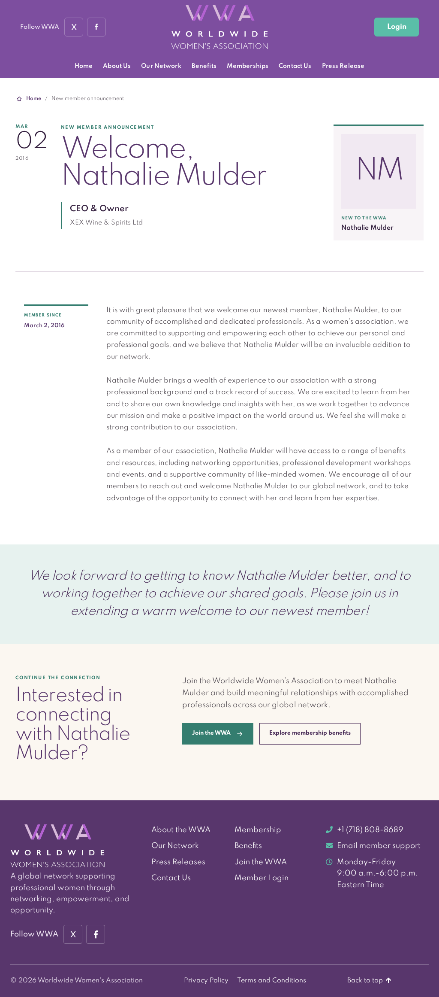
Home (84, 66)
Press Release (343, 66)
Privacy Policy (206, 980)
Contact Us (295, 66)
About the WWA (180, 830)
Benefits (204, 66)
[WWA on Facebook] (96, 27)
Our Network (161, 66)
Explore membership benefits (310, 733)
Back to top (366, 980)
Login (396, 26)
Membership (258, 830)
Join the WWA (261, 862)
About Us (117, 66)
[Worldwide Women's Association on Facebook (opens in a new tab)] (95, 934)
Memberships (247, 66)
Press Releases (178, 862)
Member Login (262, 878)
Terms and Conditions (271, 980)
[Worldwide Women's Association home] (219, 27)
